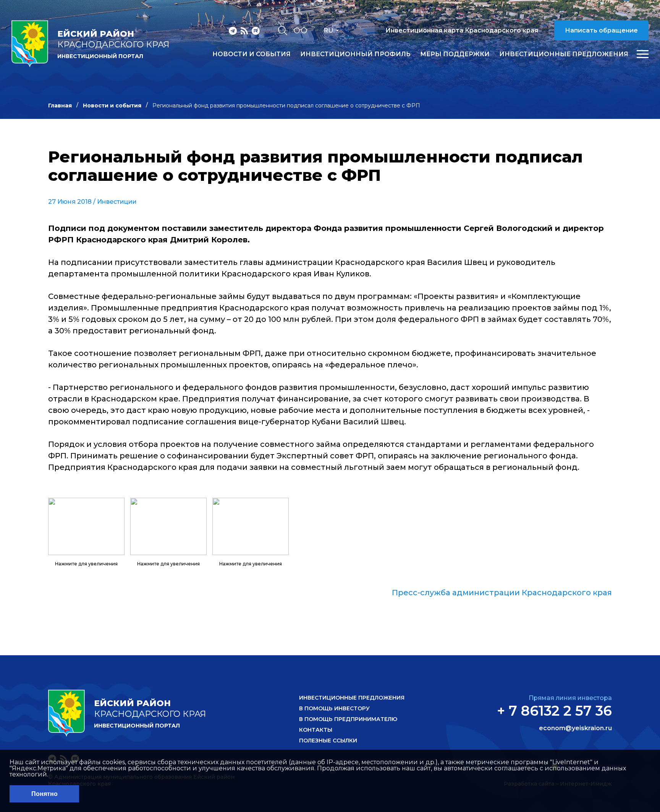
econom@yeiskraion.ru (575, 728)
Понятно (44, 794)
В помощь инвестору (334, 708)
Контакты (315, 729)
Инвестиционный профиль (355, 54)
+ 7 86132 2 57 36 (554, 711)
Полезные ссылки (328, 740)
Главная (60, 105)
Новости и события (251, 54)
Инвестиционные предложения (563, 54)
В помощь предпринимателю (348, 719)
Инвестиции (117, 201)
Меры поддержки (455, 54)
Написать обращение (601, 30)
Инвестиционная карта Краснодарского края (461, 30)
